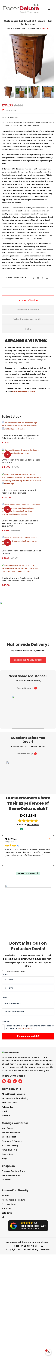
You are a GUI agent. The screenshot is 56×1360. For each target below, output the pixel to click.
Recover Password (11, 1132)
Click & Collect (9, 1137)
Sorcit (4, 1111)
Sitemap (6, 1115)
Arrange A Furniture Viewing (15, 1098)
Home (9, 28)
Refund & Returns (10, 1150)
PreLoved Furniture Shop (13, 1171)
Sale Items (7, 1213)
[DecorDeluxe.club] (21, 8)
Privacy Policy (25, 1028)
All (3, 1217)
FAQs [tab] (28, 329)
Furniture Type (8, 1204)
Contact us (7, 1154)
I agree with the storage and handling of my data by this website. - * (30, 1027)
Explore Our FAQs (25, 753)
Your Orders (7, 1128)
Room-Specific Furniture (13, 1200)
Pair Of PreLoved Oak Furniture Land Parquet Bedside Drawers (19, 491)
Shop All (45, 28)
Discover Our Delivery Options (28, 660)
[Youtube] (20, 1081)
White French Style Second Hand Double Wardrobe (21, 461)
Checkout (6, 1179)
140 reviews (33, 824)
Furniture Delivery (10, 1145)
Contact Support (25, 688)
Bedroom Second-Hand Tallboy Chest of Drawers (21, 552)
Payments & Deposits (12, 1141)
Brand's (5, 1195)
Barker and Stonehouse (23, 122)
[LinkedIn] (47, 278)
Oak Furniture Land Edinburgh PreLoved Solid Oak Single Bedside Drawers (20, 436)
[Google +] (42, 278)
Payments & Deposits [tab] (28, 309)
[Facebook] (29, 278)
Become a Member (11, 1175)
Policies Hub (7, 1107)
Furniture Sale (33, 28)
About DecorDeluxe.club (13, 1094)
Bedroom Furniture (40, 122)
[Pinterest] (38, 278)
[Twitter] (33, 278)
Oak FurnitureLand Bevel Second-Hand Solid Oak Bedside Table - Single (20, 579)
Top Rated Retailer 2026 (33, 1225)
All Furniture (20, 28)
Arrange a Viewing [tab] (28, 300)
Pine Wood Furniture (31, 125)
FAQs (4, 1158)
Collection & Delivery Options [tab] (28, 319)
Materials (6, 1208)
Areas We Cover (9, 1102)
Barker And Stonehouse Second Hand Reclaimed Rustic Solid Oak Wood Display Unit (20, 523)
